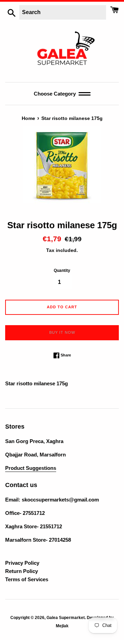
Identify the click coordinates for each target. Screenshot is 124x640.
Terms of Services (26, 579)
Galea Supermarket (65, 617)
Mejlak (62, 626)
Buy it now (62, 332)
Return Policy (21, 571)
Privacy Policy (22, 563)
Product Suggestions (30, 468)
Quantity (62, 270)
